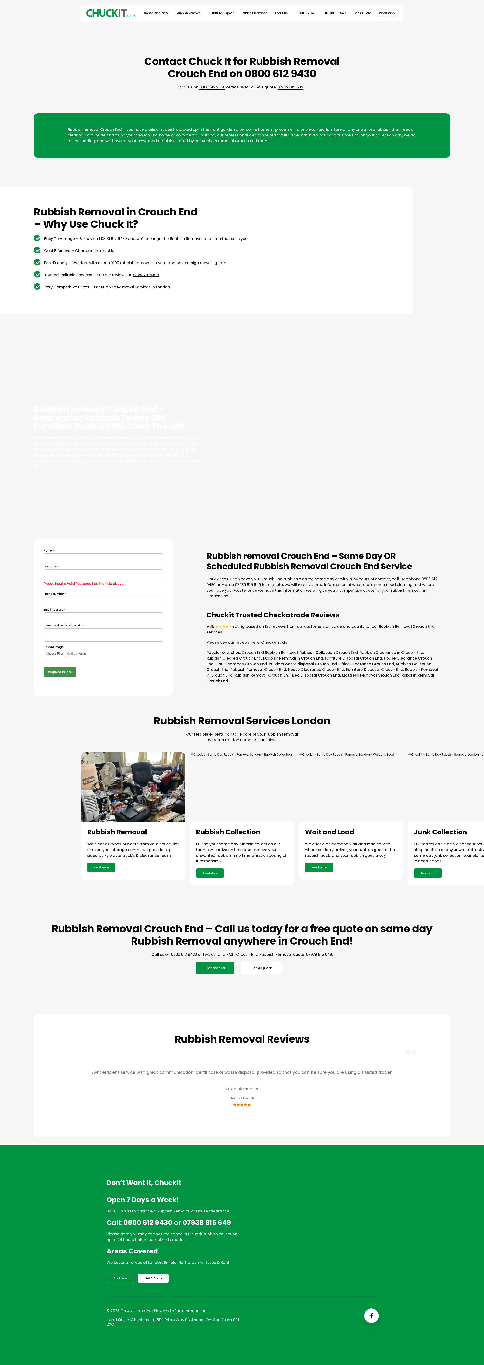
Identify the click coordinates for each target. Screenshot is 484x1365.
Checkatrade (146, 274)
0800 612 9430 (212, 87)
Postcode (51, 566)
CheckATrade (274, 642)
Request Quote (60, 672)
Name (49, 551)
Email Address (54, 610)
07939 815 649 (290, 87)
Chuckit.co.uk (143, 1319)
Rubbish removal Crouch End (95, 129)
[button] (101, 867)
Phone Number (55, 594)
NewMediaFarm (169, 1310)
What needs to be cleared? (64, 625)
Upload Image (54, 647)
